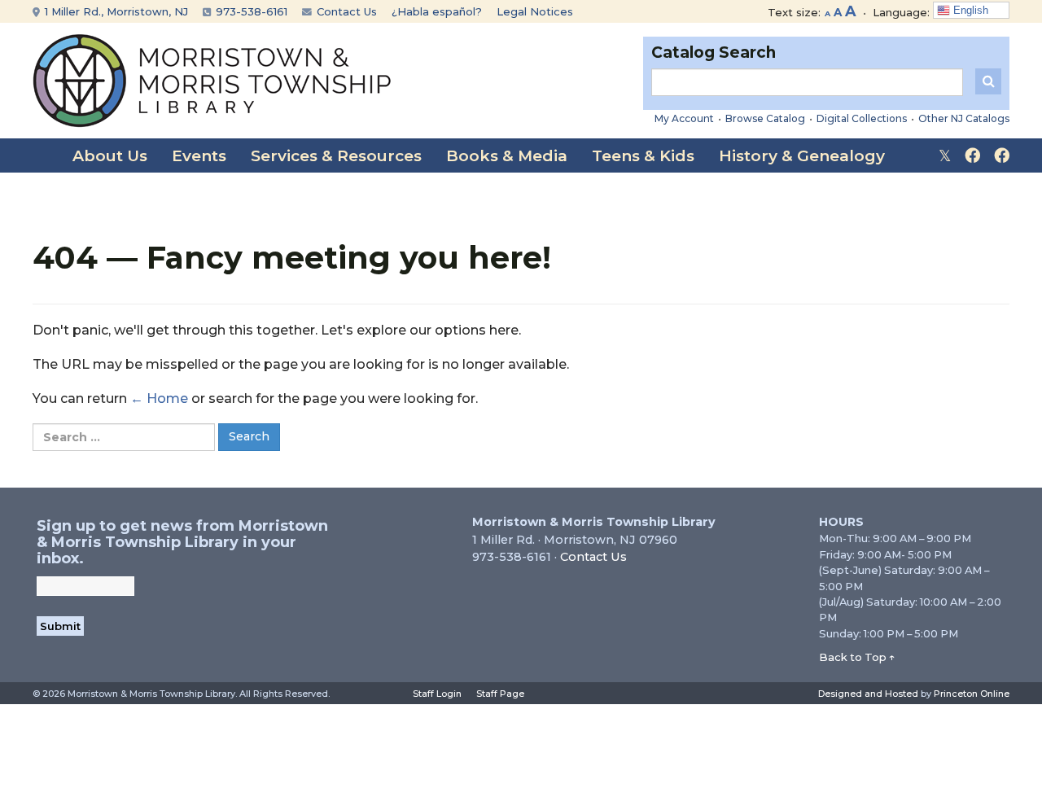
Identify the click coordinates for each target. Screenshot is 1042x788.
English (969, 10)
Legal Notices (535, 11)
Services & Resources (336, 156)
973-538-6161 (249, 11)
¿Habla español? (437, 11)
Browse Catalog (765, 118)
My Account (684, 118)
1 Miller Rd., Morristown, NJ (115, 11)
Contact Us (345, 11)
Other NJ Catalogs (963, 118)
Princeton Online (971, 693)
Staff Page (500, 693)
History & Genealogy (802, 156)
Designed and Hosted (868, 693)
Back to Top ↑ (857, 656)
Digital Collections (862, 118)
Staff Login (437, 693)
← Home (159, 398)
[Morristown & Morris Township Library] (212, 79)
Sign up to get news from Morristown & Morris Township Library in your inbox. (182, 542)
